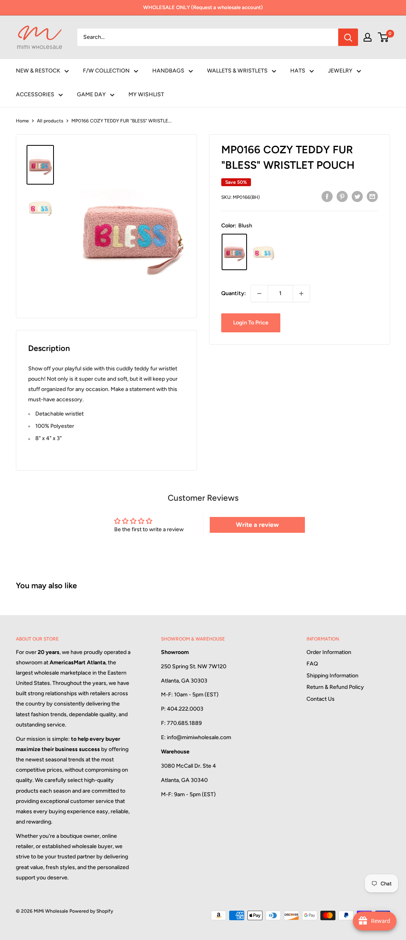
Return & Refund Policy (335, 687)
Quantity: (233, 293)
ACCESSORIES (35, 94)
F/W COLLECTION (106, 70)
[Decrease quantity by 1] (259, 293)
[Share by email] (372, 196)
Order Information (328, 652)
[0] (384, 37)
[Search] (348, 37)
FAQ (312, 663)
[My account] (368, 37)
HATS (297, 70)
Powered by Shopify (91, 911)
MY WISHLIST (146, 94)
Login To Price (250, 322)
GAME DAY (91, 94)
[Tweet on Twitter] (357, 196)
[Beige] (263, 252)
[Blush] (234, 252)
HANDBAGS (168, 70)
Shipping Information (332, 675)
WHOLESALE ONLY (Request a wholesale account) (203, 7)
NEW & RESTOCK (38, 70)
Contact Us (320, 699)
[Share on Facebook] (327, 196)
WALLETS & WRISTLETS (237, 70)
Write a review (257, 524)
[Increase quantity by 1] (301, 293)
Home (22, 121)
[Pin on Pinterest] (342, 196)
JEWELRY (340, 70)
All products (50, 121)
